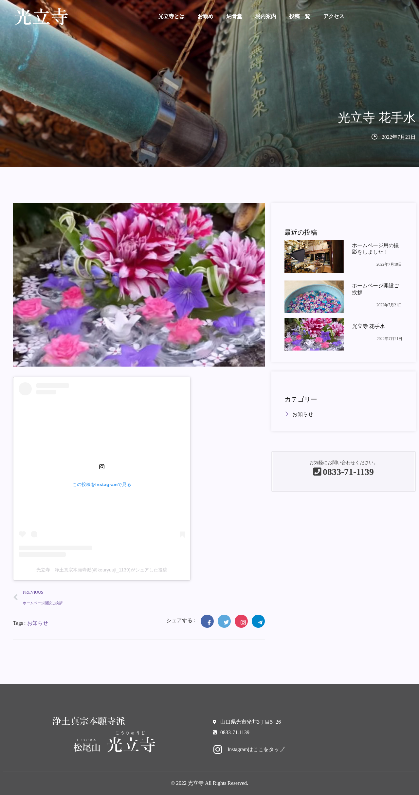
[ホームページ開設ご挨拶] (313, 296)
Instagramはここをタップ (256, 749)
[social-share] (207, 621)
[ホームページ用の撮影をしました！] (313, 256)
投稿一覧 (299, 16)
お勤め (205, 16)
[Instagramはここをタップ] (218, 749)
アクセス (333, 16)
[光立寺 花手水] (314, 334)
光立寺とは (171, 16)
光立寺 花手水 (368, 326)
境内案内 (265, 16)
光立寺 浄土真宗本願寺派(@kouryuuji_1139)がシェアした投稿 (101, 569)
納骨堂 (234, 16)
